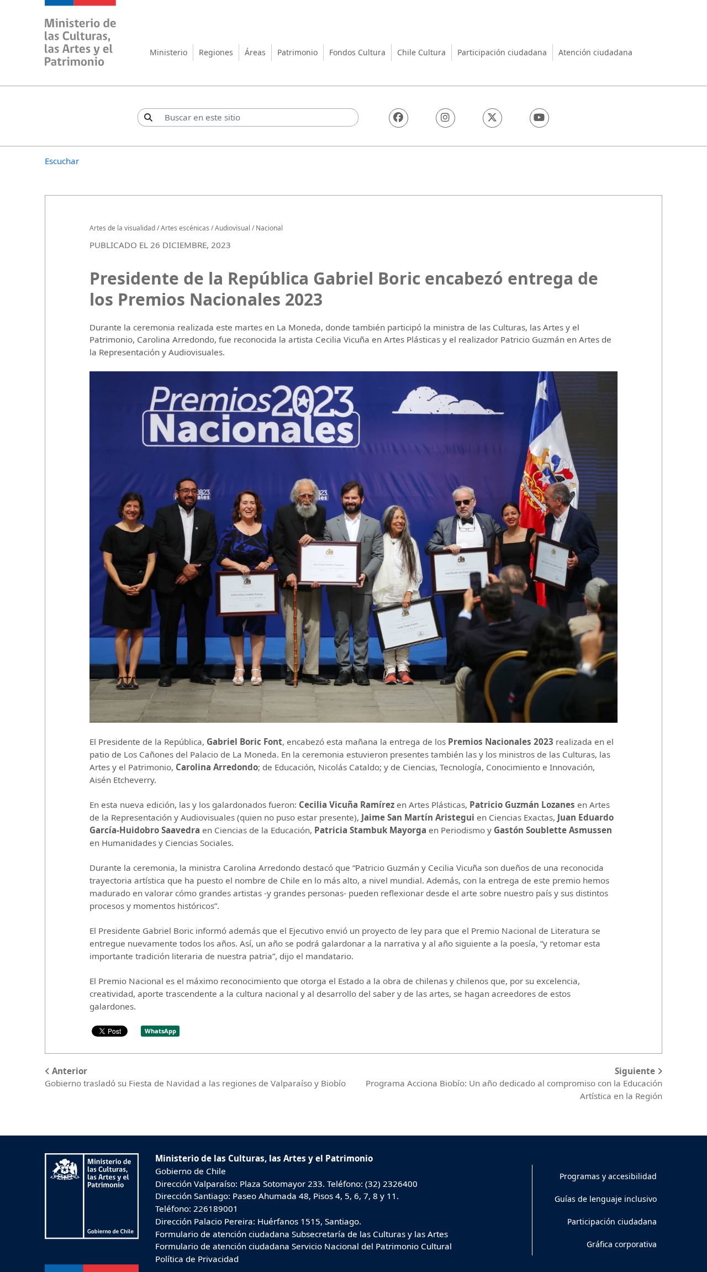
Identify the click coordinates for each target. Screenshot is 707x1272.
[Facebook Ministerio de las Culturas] (398, 118)
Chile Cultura (421, 52)
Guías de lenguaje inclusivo (606, 1199)
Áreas (255, 52)
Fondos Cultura (357, 52)
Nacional (269, 228)
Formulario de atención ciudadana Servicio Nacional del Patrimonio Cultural (303, 1246)
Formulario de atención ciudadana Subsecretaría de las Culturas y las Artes (301, 1233)
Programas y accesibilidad (608, 1176)
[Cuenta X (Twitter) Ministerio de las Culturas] (492, 118)
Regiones (216, 52)
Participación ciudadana (502, 52)
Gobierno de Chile (190, 1170)
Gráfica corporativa (622, 1244)
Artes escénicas (185, 228)
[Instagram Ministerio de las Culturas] (445, 118)
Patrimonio (297, 52)
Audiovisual (232, 228)
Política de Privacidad (197, 1258)
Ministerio (168, 52)
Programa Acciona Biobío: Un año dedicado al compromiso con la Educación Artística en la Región (514, 1083)
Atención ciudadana (595, 52)
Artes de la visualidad (122, 228)
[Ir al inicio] (81, 34)
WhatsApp (160, 1031)
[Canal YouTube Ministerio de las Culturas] (539, 118)
